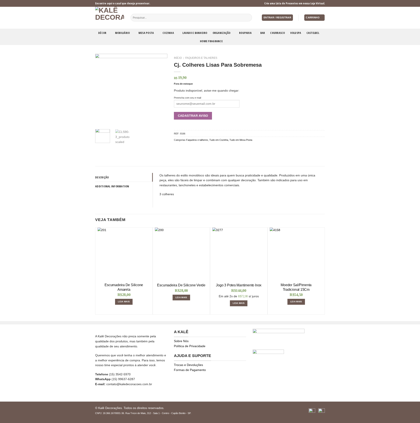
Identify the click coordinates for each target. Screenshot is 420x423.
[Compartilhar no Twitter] (181, 148)
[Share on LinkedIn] (203, 148)
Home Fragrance (211, 41)
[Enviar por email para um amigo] (187, 148)
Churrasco (277, 33)
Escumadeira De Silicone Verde (181, 285)
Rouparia (245, 33)
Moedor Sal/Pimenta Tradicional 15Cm (296, 287)
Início (178, 57)
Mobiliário (122, 33)
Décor (102, 33)
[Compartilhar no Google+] (198, 148)
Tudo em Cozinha (218, 140)
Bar (262, 33)
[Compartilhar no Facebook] (176, 148)
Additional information (112, 186)
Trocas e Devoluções (188, 365)
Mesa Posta (146, 33)
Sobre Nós (181, 341)
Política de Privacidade (189, 346)
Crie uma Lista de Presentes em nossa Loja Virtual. (294, 3)
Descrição (102, 177)
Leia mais (124, 301)
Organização (222, 33)
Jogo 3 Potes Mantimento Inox (238, 285)
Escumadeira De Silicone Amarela (124, 287)
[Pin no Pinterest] (192, 148)
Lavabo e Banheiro (194, 33)
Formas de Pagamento (190, 370)
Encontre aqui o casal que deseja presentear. (122, 3)
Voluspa (295, 33)
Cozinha (168, 33)
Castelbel (312, 33)
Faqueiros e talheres (201, 57)
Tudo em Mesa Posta (240, 140)
